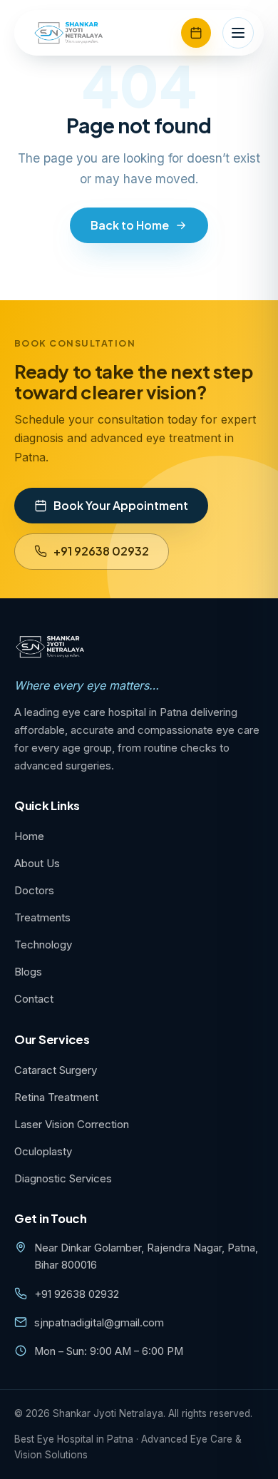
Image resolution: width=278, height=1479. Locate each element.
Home (29, 836)
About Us (37, 863)
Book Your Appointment (120, 505)
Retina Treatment (56, 1097)
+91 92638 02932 (101, 550)
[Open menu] (238, 32)
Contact (33, 998)
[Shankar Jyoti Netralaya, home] (69, 33)
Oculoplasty (43, 1151)
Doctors (34, 890)
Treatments (42, 917)
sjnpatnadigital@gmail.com (99, 1322)
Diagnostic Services (63, 1178)
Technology (43, 944)
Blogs (28, 971)
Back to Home (130, 225)
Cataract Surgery (55, 1070)
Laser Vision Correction (71, 1124)
